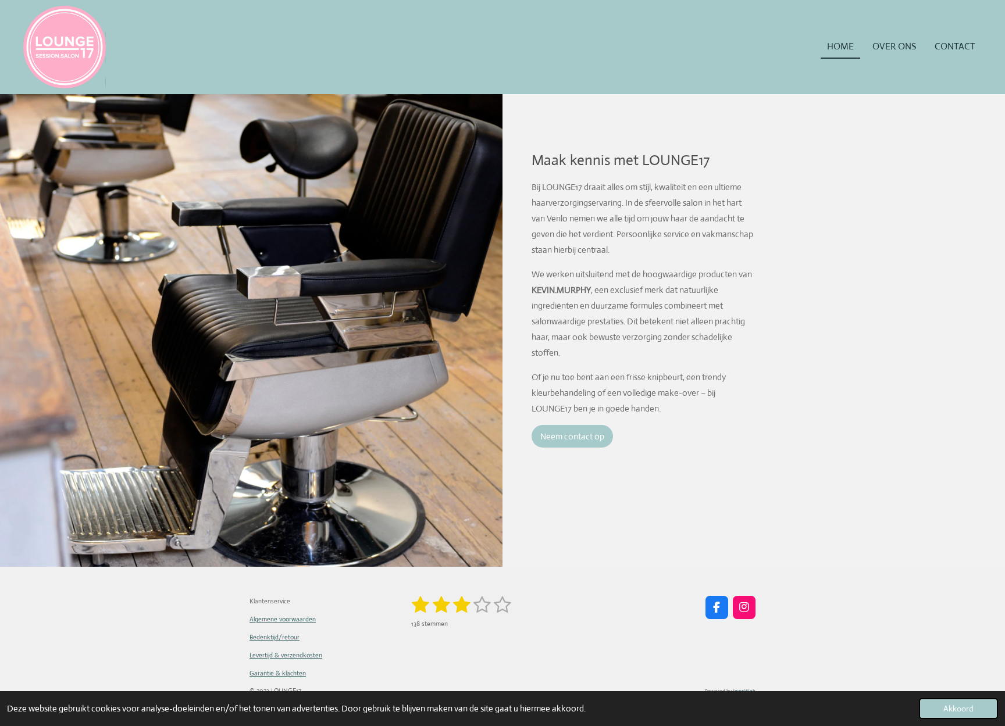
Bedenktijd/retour (275, 637)
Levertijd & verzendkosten (286, 655)
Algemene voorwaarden (283, 619)
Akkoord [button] (958, 708)
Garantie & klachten (278, 673)
